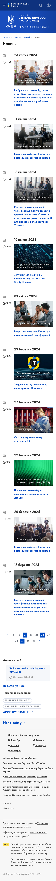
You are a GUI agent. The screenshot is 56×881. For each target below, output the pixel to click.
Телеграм (15, 751)
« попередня (8, 635)
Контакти (7, 803)
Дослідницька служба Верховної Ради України (25, 777)
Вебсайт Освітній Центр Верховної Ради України (26, 782)
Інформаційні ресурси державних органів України (26, 795)
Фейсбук (15, 740)
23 (48, 635)
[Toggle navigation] (4, 5)
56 (28, 641)
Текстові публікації (22, 37)
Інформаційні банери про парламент (23, 706)
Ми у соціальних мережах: (25, 735)
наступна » (39, 641)
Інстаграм (40, 745)
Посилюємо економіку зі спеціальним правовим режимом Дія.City (32, 494)
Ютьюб (14, 745)
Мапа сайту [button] (12, 723)
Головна (6, 37)
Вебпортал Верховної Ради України (19, 758)
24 (16, 641)
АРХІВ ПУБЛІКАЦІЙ (16, 712)
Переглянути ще (14, 686)
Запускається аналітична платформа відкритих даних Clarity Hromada (30, 279)
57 (33, 641)
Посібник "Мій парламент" (17, 700)
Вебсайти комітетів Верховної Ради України (24, 763)
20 (30, 635)
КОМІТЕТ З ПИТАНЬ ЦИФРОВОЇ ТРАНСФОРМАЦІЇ (32, 18)
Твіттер (39, 740)
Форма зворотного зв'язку (35, 853)
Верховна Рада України (34, 27)
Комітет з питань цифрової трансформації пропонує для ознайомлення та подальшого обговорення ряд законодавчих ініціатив (31, 607)
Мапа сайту (8, 809)
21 (36, 635)
